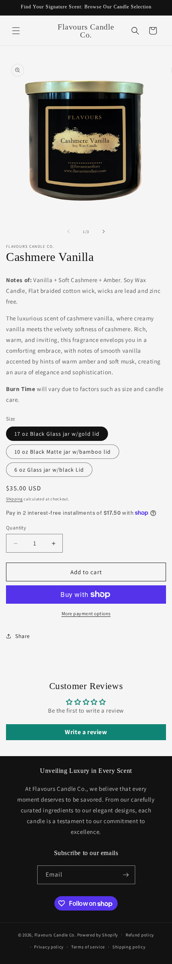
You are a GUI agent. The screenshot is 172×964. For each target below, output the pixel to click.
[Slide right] (103, 231)
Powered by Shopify (97, 934)
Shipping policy (129, 947)
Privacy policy (49, 947)
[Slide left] (68, 231)
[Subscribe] (126, 874)
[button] (16, 31)
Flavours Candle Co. (55, 934)
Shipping (14, 499)
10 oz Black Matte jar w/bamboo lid (62, 451)
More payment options (86, 613)
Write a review (86, 732)
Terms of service (88, 947)
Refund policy (140, 935)
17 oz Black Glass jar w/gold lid (57, 433)
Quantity (16, 527)
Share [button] (22, 636)
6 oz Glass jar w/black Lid (49, 469)
